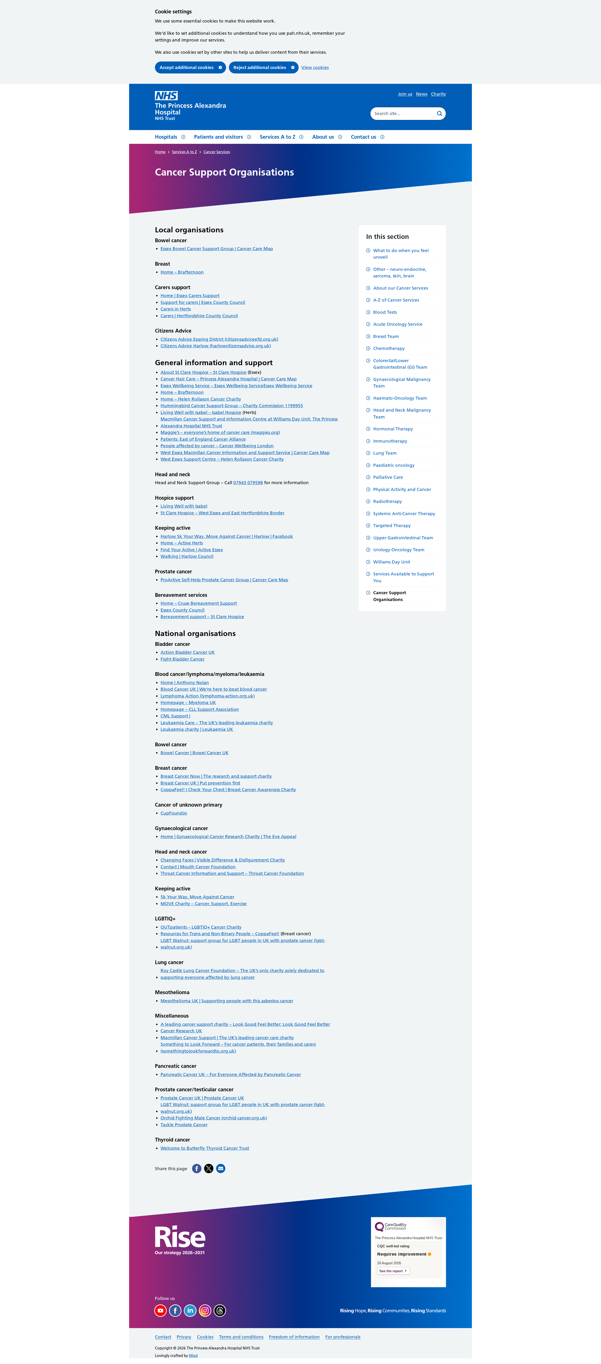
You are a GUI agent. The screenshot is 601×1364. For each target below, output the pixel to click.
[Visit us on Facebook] (175, 1310)
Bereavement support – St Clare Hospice (202, 616)
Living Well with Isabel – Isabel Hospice (201, 412)
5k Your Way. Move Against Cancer (197, 897)
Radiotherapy (387, 501)
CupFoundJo (174, 813)
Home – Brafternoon (182, 272)
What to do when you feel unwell (401, 254)
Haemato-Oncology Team (400, 398)
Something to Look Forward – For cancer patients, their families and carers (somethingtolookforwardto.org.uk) (238, 1048)
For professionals (342, 1337)
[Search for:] (401, 113)
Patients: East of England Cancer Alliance (203, 439)
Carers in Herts (176, 309)
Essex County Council (182, 610)
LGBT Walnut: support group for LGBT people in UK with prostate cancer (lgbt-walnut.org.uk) (243, 944)
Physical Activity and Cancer (402, 489)
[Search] (439, 113)
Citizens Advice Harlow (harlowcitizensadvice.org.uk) (216, 346)
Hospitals (166, 137)
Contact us (363, 137)
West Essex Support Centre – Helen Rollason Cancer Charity (222, 459)
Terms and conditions (241, 1337)
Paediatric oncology (394, 465)
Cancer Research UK (181, 1031)
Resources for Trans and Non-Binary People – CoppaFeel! (220, 933)
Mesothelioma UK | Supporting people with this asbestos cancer (227, 1001)
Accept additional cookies (186, 67)
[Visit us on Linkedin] (190, 1310)
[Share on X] (208, 1168)
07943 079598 (248, 482)
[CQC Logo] (390, 1231)
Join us (405, 94)
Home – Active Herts (182, 543)
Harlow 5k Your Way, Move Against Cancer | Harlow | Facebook (227, 536)
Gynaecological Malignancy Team (402, 383)
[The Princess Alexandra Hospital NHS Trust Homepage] (190, 105)
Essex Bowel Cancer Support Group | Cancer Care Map (217, 248)
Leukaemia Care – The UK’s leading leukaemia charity (217, 722)
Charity (438, 94)
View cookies (315, 67)
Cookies (205, 1337)
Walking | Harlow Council (187, 556)
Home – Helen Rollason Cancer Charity (201, 399)
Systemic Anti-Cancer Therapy (404, 513)
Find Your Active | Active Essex (192, 549)
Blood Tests (385, 312)
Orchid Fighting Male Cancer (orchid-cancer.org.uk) (214, 1118)
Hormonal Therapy (393, 429)
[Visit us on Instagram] (205, 1310)
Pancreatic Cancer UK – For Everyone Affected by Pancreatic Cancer (231, 1074)
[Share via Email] (220, 1168)
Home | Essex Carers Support (190, 295)
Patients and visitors (218, 137)
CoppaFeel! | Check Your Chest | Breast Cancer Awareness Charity (228, 789)
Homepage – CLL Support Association (200, 709)
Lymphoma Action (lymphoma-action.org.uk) (208, 696)
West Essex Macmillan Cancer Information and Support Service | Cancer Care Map (245, 452)
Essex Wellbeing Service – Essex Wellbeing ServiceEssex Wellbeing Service (236, 385)
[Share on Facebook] (196, 1168)
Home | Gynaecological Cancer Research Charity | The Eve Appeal (228, 836)
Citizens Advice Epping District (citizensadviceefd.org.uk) (219, 339)
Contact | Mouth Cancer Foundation (198, 867)
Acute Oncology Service (398, 324)
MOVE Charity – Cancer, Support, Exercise (204, 903)
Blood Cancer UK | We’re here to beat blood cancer (214, 689)
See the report (391, 1271)
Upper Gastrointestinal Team (403, 537)
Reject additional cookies (260, 67)
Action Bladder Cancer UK (188, 652)
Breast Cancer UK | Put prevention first (200, 783)
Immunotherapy (390, 441)
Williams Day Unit (391, 562)
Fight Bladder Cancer (182, 659)
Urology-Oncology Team (398, 549)
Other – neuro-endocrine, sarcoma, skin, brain (400, 273)
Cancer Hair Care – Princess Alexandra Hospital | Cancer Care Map (229, 379)
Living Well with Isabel (184, 506)
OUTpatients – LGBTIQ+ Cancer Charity (201, 927)
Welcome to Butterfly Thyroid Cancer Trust (205, 1148)
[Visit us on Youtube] (160, 1310)
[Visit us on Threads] (219, 1310)
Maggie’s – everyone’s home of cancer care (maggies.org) (220, 432)
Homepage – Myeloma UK (188, 702)
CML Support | (175, 716)
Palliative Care (388, 477)
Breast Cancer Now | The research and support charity (216, 776)
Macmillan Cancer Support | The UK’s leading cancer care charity (227, 1037)
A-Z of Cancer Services (396, 300)
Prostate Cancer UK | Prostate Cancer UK (202, 1098)
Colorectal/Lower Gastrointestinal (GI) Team (400, 364)
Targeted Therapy (392, 525)
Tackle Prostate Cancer (184, 1124)
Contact (163, 1337)
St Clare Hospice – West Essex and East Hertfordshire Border (222, 513)
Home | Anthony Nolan (185, 682)
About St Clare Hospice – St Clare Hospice (204, 372)
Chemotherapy (389, 348)
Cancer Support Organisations (389, 596)
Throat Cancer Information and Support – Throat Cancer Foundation (232, 873)
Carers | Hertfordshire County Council (199, 315)
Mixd (193, 1355)
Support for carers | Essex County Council (203, 302)
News (421, 94)
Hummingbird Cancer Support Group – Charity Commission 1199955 (232, 405)
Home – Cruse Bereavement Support (199, 603)
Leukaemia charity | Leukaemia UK (197, 729)
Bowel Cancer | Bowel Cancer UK (195, 752)
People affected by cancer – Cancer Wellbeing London (217, 445)
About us (323, 137)
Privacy (184, 1337)
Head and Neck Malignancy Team (402, 413)
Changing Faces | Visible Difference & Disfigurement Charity (223, 860)
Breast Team (386, 336)
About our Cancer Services (400, 288)
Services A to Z (277, 137)
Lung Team (385, 453)
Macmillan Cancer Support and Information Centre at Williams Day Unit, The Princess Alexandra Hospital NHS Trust (249, 422)
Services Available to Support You (403, 577)
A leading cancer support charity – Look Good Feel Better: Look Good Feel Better (245, 1024)
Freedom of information (294, 1337)
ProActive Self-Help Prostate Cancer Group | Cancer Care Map (224, 579)
